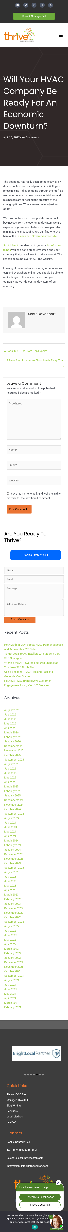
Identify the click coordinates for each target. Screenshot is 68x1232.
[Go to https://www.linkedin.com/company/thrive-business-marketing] (34, 5)
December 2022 (13, 908)
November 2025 (13, 750)
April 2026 (10, 728)
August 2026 (11, 710)
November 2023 (13, 858)
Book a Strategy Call (18, 1142)
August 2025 (11, 764)
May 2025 (10, 777)
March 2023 (11, 894)
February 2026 (12, 737)
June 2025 (10, 773)
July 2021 (10, 984)
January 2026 (12, 741)
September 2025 (14, 759)
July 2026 (10, 714)
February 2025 (12, 791)
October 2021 (12, 971)
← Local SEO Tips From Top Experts (25, 351)
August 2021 (11, 980)
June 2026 (10, 719)
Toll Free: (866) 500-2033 (22, 1150)
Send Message (20, 619)
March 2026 (11, 732)
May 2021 (10, 993)
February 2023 (12, 899)
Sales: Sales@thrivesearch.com (25, 1158)
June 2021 (10, 989)
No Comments (30, 137)
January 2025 (12, 795)
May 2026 (10, 723)
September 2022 (14, 921)
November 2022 (13, 912)
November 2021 (13, 966)
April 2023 (10, 890)
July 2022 (10, 930)
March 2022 (11, 948)
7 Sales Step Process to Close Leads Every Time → (35, 361)
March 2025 (11, 786)
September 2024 (14, 813)
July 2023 (10, 876)
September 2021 (14, 975)
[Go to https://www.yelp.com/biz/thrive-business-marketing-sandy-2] (50, 5)
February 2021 (12, 1007)
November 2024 (13, 804)
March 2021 (11, 1002)
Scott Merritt (10, 245)
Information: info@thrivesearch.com (27, 1165)
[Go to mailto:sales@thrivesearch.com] (17, 5)
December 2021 (13, 962)
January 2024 (12, 849)
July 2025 (10, 768)
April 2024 (10, 836)
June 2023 (10, 881)
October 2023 (12, 863)
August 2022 (11, 926)
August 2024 (11, 818)
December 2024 (13, 800)
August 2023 (11, 872)
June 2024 (10, 827)
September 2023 (14, 867)
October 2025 (12, 755)
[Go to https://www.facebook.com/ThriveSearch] (42, 5)
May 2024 (10, 831)
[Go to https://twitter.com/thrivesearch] (25, 5)
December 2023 (13, 854)
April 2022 (10, 944)
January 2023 (12, 903)
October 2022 (12, 917)
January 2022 (12, 957)
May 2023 (10, 885)
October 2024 (12, 809)
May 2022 (10, 939)
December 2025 (13, 746)
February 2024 (12, 845)
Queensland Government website (37, 236)
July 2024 (10, 822)
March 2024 (11, 840)
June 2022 (10, 935)
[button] (35, 555)
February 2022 (12, 953)
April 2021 (10, 998)
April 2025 (10, 782)
